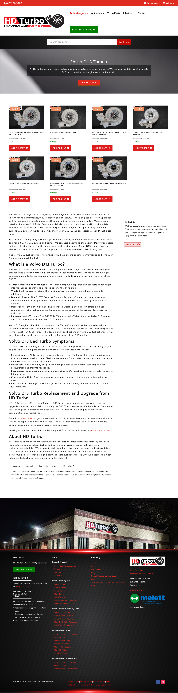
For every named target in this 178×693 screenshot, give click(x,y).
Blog (93, 586)
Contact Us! (130, 222)
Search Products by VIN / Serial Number (107, 582)
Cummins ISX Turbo (62, 640)
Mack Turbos (59, 594)
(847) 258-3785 (22, 586)
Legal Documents (103, 685)
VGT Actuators (60, 665)
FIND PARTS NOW (83, 29)
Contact (142, 13)
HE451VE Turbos (61, 653)
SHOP (55, 557)
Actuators (96, 13)
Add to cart (18, 148)
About (93, 563)
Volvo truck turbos (100, 430)
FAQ (93, 572)
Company (95, 557)
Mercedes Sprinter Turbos (64, 603)
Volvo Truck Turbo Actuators (65, 625)
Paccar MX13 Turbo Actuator (65, 668)
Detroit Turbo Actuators (63, 616)
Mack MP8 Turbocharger (64, 647)
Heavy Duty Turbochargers (65, 566)
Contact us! (131, 244)
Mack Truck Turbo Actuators (65, 622)
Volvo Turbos (59, 597)
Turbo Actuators (60, 569)
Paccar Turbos (60, 591)
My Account (96, 569)
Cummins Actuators (62, 612)
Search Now (124, 42)
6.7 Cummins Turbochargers (65, 634)
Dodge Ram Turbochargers (65, 600)
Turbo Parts (113, 13)
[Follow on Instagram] (163, 682)
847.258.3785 (14, 3)
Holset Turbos (59, 637)
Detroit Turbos (60, 587)
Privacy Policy (86, 681)
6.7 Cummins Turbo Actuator (65, 662)
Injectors (127, 13)
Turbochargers (78, 13)
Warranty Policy (87, 685)
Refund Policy (99, 681)
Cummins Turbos (61, 584)
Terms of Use (73, 681)
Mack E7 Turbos (60, 650)
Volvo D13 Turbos (61, 644)
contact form (26, 418)
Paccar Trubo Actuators (63, 619)
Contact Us (95, 579)
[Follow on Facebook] (158, 682)
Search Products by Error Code (103, 576)
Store (93, 566)
